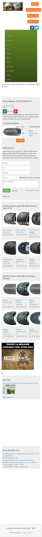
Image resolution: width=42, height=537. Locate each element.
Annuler (15, 190)
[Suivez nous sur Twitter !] (37, 27)
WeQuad (35, 4)
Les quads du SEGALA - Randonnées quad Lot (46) (20, 383)
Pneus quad (6, 84)
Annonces (9, 40)
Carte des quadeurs (33, 10)
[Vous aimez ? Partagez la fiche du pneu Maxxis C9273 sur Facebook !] (5, 111)
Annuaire (9, 36)
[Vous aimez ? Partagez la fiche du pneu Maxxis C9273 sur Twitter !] (10, 111)
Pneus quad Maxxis (18, 84)
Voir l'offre (20, 140)
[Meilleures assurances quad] (18, 356)
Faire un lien (27, 533)
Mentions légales (15, 533)
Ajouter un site (33, 16)
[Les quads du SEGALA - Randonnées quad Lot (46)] (9, 389)
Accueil (9, 32)
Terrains (9, 62)
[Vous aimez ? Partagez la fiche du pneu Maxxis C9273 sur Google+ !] (16, 111)
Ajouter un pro (33, 21)
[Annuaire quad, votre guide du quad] (13, 5)
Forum (8, 75)
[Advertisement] (21, 91)
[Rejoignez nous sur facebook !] (32, 27)
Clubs (8, 58)
